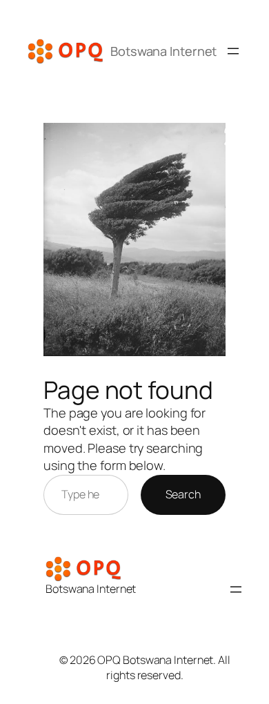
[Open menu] (233, 51)
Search (183, 494)
